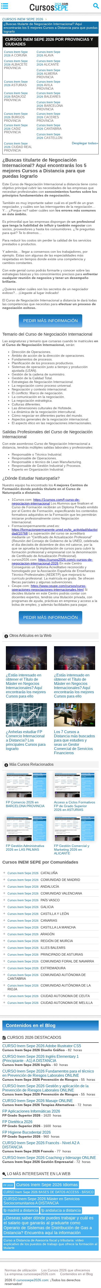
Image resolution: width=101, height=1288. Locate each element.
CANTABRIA (49, 127)
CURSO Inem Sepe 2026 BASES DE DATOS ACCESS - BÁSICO (48, 1192)
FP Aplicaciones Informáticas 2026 (31, 1111)
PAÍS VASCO (34, 900)
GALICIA (31, 907)
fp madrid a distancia (21, 1210)
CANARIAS (32, 920)
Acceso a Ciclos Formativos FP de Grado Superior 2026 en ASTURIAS (74, 806)
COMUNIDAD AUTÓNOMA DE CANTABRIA (47, 976)
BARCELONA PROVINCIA (50, 106)
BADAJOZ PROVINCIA (16, 97)
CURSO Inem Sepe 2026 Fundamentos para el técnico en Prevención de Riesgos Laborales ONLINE (48, 1073)
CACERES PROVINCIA (48, 117)
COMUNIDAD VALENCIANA (45, 893)
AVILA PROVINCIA (48, 85)
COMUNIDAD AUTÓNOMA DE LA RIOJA (49, 987)
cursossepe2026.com (32, 1280)
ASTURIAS (16, 83)
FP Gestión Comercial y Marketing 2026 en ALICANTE (71, 849)
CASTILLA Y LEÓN (38, 914)
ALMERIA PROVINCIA (48, 74)
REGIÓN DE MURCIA (40, 941)
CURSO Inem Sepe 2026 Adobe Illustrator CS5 (41, 1046)
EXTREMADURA (37, 968)
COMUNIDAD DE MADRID (44, 880)
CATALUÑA (33, 873)
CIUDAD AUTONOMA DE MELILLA (50, 1003)
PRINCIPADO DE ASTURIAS (45, 954)
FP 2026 (8, 1185)
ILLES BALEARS (36, 948)
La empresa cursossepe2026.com (30, 1274)
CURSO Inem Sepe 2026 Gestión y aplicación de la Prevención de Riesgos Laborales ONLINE (45, 1088)
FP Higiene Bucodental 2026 (26, 1132)
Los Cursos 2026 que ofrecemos (65, 1270)
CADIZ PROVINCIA (16, 129)
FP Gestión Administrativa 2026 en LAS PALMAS (25, 847)
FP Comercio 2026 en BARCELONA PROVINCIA (25, 804)
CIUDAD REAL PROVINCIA (18, 147)
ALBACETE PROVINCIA (16, 64)
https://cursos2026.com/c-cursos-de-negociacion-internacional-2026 (52, 561)
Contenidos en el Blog (30, 1025)
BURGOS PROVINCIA (16, 117)
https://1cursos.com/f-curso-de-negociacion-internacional (46, 501)
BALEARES (49, 95)
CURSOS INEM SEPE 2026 (22, 19)
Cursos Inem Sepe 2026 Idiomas (47, 1184)
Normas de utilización (21, 1270)
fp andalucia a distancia (61, 1210)
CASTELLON (49, 136)
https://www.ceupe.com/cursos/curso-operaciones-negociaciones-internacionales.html (49, 587)
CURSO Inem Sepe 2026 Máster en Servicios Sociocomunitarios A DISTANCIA (42, 1201)
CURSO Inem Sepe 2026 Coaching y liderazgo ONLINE (49, 1158)
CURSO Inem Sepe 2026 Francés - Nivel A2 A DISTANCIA (40, 1145)
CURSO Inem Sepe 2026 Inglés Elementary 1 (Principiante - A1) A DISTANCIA (40, 1058)
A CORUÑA (16, 53)
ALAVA (48, 53)
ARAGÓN (31, 934)
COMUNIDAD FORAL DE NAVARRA (51, 961)
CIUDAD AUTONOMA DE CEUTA (49, 996)
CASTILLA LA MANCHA (42, 927)
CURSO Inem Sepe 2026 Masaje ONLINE (37, 1101)
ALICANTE (48, 62)
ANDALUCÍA (33, 886)
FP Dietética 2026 (17, 1122)
